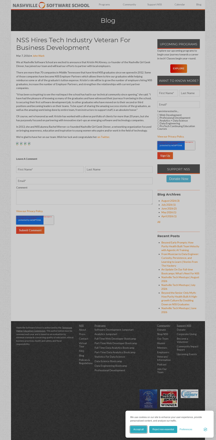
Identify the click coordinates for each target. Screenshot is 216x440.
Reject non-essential (163, 429)
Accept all (138, 429)
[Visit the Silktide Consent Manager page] (205, 429)
